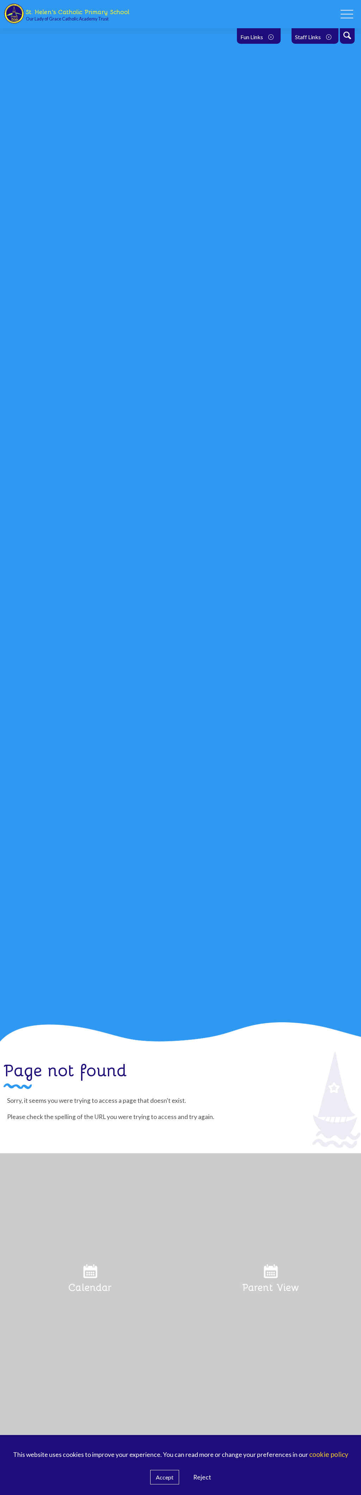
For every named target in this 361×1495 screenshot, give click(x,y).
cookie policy (328, 1454)
